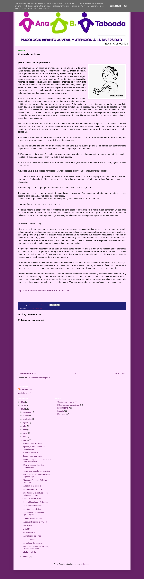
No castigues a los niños (32, 443)
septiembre (27, 419)
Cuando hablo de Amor (31, 498)
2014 (23, 405)
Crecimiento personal (34, 308)
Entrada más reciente (27, 373)
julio (25, 426)
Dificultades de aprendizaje (68, 405)
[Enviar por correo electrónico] (51, 305)
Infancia (60, 411)
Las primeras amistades (32, 506)
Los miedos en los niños (32, 489)
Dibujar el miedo (29, 552)
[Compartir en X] (55, 305)
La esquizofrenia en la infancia (34, 522)
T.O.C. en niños (28, 539)
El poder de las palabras (32, 518)
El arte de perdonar (30, 453)
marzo (25, 440)
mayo (25, 433)
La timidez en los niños (31, 536)
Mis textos (61, 414)
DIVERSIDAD (63, 408)
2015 (23, 402)
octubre (26, 415)
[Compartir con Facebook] (57, 305)
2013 (23, 409)
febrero (26, 557)
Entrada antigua (119, 373)
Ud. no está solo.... (29, 532)
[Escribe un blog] (53, 305)
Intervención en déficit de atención (36, 471)
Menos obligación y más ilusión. (35, 502)
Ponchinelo (27, 525)
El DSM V (26, 529)
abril (25, 437)
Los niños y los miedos (31, 509)
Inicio (74, 373)
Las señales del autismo (32, 543)
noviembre (27, 412)
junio (25, 430)
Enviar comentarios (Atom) (40, 378)
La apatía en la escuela (31, 486)
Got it (126, 6)
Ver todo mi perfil (24, 393)
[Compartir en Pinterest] (59, 305)
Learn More (115, 6)
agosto (26, 423)
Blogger (86, 564)
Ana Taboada (26, 390)
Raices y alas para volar (32, 456)
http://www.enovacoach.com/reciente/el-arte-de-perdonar (43, 290)
